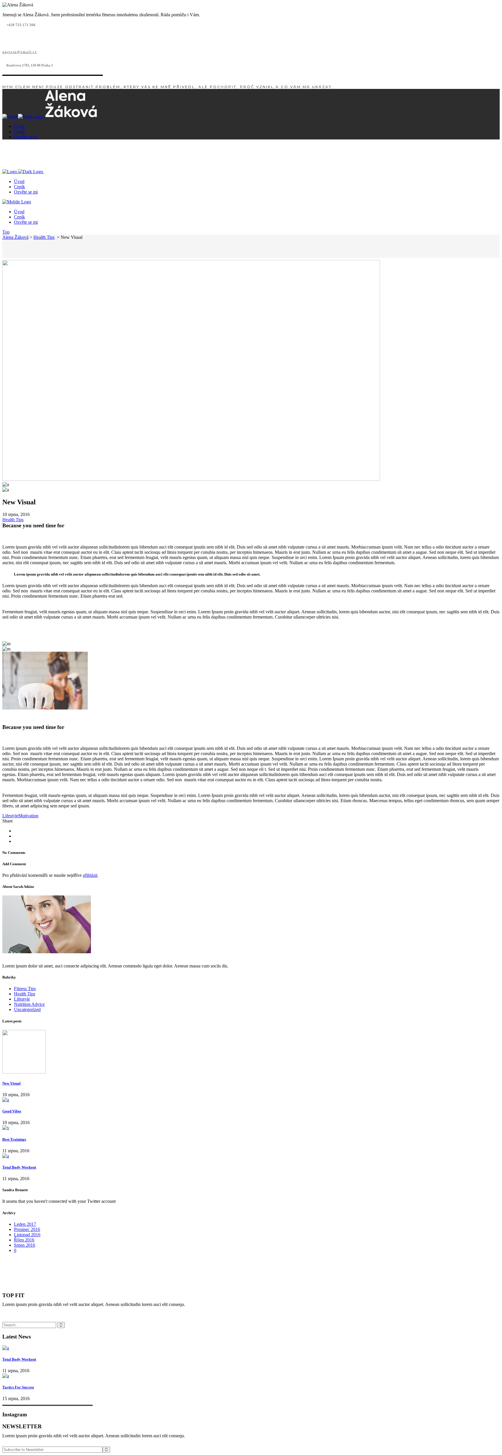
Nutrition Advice (29, 1004)
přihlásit (90, 875)
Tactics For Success (18, 1387)
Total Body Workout (19, 1167)
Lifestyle (10, 815)
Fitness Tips (25, 988)
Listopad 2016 (27, 1234)
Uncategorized (27, 1009)
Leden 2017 (25, 1224)
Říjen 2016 (24, 1239)
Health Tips (44, 237)
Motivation (28, 815)
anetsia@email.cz (19, 52)
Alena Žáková (15, 237)
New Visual (11, 1083)
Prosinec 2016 (27, 1229)
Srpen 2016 (24, 1245)
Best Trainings (14, 1139)
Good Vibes (11, 1111)
